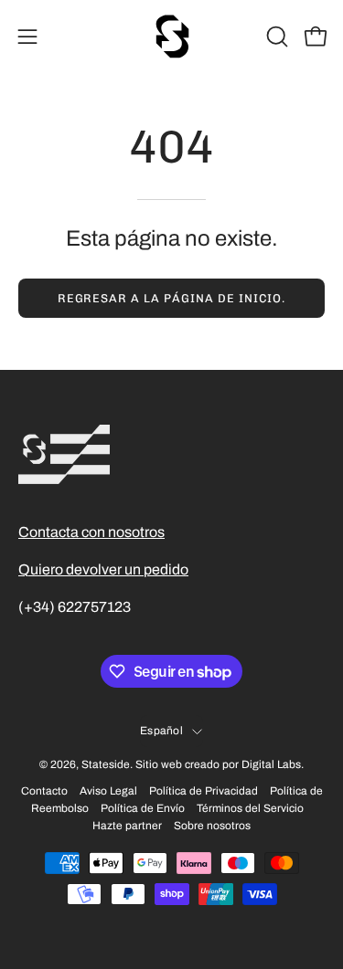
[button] (275, 36)
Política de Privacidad (203, 791)
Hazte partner (127, 825)
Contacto (44, 791)
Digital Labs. (272, 764)
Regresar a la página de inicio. (172, 298)
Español (161, 730)
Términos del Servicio (250, 808)
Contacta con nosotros (91, 532)
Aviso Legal (108, 791)
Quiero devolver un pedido (103, 569)
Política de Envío (143, 808)
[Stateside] (172, 36)
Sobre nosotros (212, 825)
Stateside (105, 764)
